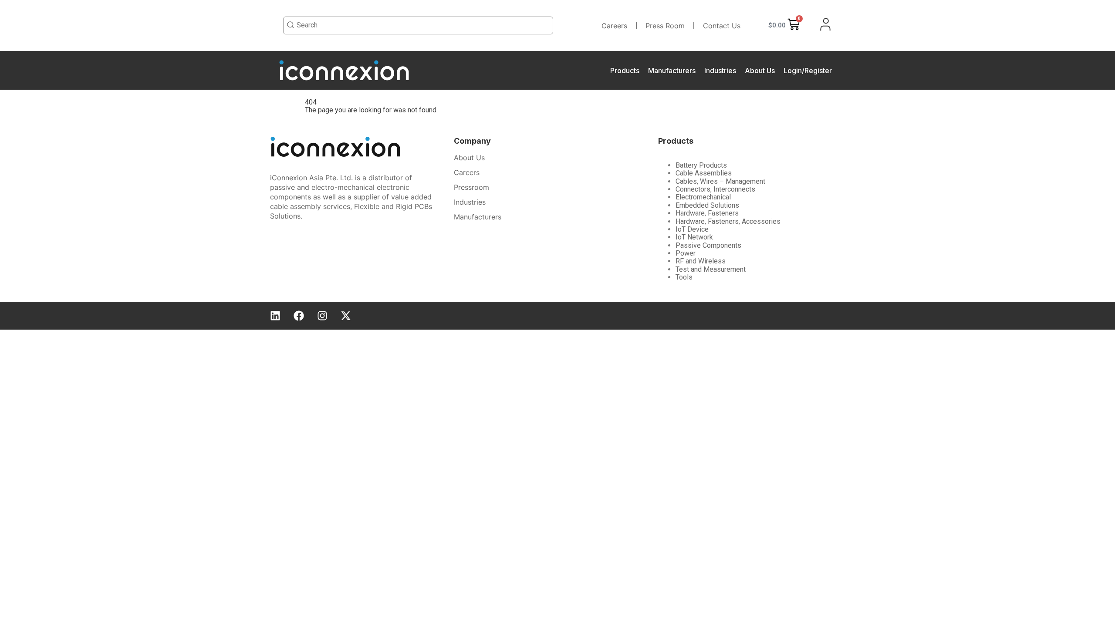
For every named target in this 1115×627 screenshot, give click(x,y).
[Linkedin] (275, 315)
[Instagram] (322, 315)
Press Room (665, 25)
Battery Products (701, 165)
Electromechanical (703, 197)
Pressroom (471, 187)
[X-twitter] (346, 315)
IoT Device (692, 229)
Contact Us (721, 25)
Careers (614, 25)
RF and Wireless (701, 261)
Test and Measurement (711, 269)
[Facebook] (299, 315)
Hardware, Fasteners (707, 213)
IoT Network (694, 237)
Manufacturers (672, 70)
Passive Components (708, 245)
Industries (720, 70)
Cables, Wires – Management (720, 181)
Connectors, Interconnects (715, 189)
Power (686, 253)
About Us (760, 70)
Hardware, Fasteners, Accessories (728, 221)
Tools (684, 277)
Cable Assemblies (704, 173)
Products (624, 70)
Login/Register (808, 70)
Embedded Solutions (707, 205)
